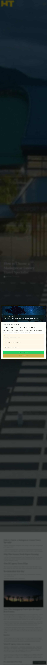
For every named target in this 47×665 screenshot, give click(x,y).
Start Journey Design (23, 355)
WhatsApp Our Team (23, 352)
